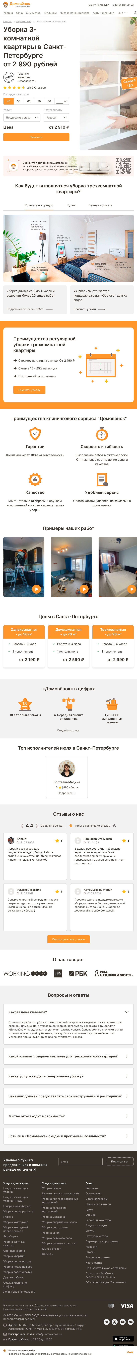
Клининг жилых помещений (60, 1193)
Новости (91, 1246)
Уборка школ (50, 1232)
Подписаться (119, 1161)
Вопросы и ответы (98, 1257)
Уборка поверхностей (17, 1272)
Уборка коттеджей (15, 1222)
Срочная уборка (14, 1250)
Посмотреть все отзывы (68, 939)
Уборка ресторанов (55, 1227)
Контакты (92, 1188)
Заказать (36, 137)
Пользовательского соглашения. (24, 1309)
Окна (19, 12)
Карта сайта (94, 1262)
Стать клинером (96, 1198)
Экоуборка (10, 1236)
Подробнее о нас (68, 730)
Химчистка (33, 12)
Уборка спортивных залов (59, 1222)
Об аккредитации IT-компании (106, 1282)
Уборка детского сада (57, 1238)
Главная (7, 21)
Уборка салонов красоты (59, 1243)
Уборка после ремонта (18, 1211)
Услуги (90, 1230)
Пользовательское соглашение (106, 1268)
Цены (89, 1209)
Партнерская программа (102, 1241)
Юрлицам (50, 12)
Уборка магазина (53, 1216)
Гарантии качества (98, 1220)
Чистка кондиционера (75, 12)
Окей (130, 1352)
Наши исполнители (98, 1204)
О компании (94, 1193)
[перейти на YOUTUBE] (123, 1322)
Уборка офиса (51, 1188)
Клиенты (47, 1254)
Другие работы (13, 1277)
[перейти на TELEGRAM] (107, 1322)
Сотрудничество (97, 1236)
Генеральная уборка (16, 1206)
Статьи (90, 1252)
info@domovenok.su (49, 1334)
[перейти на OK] (115, 1322)
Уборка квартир (23, 21)
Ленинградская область (19, 1291)
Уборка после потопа (17, 1261)
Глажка (8, 1216)
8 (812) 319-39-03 (123, 4)
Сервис (39, 1305)
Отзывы (91, 1214)
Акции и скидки (103, 12)
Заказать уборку (29, 390)
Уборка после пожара (17, 1266)
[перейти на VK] (131, 1322)
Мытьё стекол (51, 1248)
